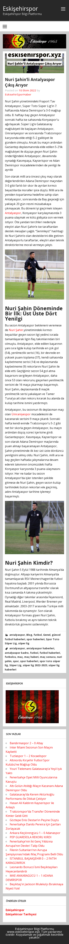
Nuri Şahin (16, 330)
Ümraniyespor (21, 414)
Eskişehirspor (20, 8)
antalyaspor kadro (17, 652)
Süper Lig (15, 665)
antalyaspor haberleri (40, 648)
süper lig (23, 643)
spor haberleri (36, 639)
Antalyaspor (13, 213)
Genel (46, 634)
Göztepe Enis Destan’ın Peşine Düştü (34, 820)
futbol (38, 634)
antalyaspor (17, 634)
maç (20, 657)
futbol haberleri (50, 652)
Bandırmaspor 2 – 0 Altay (26, 743)
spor (16, 661)
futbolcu (10, 657)
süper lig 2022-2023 (35, 665)
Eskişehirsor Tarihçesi (21, 914)
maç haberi (31, 657)
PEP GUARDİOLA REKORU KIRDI (30, 837)
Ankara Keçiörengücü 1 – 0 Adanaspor (35, 833)
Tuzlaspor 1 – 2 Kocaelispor (28, 756)
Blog (29, 634)
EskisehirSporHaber (18, 94)
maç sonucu (48, 657)
